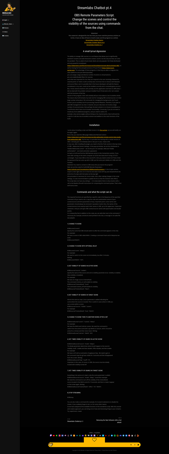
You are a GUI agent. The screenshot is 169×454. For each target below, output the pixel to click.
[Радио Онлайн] (111, 435)
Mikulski (6, 13)
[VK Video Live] (59, 435)
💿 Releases (5, 28)
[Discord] (120, 435)
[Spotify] (114, 435)
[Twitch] (50, 435)
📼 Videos (4, 32)
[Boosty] (138, 435)
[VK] (126, 435)
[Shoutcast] (103, 435)
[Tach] (91, 435)
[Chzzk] (79, 435)
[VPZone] (94, 435)
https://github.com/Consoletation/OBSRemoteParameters (86, 169)
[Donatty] (135, 435)
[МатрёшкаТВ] (68, 435)
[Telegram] (123, 435)
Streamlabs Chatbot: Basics (94, 40)
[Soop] (77, 435)
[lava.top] (132, 435)
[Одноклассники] (74, 435)
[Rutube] (65, 435)
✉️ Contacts (5, 36)
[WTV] (88, 435)
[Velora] (97, 435)
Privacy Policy (98, 450)
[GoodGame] (62, 435)
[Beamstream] (71, 435)
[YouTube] (53, 435)
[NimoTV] (82, 435)
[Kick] (56, 435)
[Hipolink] (129, 435)
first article (103, 130)
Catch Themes (113, 450)
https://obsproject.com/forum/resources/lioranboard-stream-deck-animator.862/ (93, 65)
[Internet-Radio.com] (108, 435)
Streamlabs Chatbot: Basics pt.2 (94, 42)
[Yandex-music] (117, 435)
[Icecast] (100, 435)
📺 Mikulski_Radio (7, 24)
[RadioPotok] (106, 435)
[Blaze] (85, 435)
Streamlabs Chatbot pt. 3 (94, 45)
